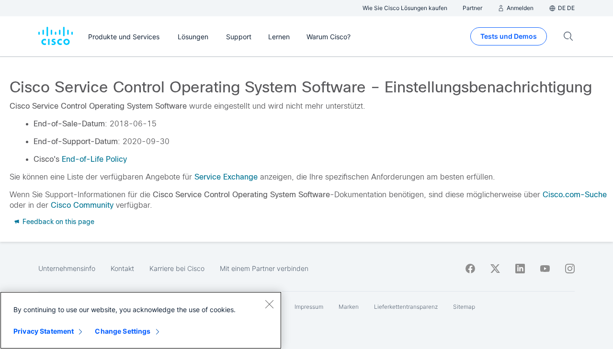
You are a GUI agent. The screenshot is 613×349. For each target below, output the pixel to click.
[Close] (269, 304)
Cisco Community (82, 205)
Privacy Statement (43, 331)
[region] (141, 320)
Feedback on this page (57, 221)
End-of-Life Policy (94, 159)
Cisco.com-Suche (575, 195)
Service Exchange (226, 177)
